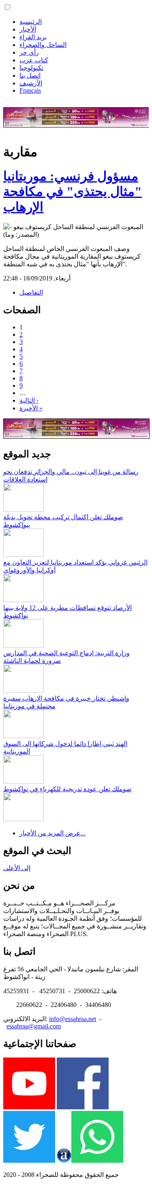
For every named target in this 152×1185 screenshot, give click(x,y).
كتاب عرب (33, 60)
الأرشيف (30, 83)
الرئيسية (30, 21)
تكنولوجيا (31, 67)
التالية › (29, 400)
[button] (7, 7)
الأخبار (27, 29)
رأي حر (29, 52)
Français (30, 90)
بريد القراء (33, 37)
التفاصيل (31, 292)
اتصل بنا (30, 75)
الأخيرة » (31, 408)
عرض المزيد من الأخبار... (52, 833)
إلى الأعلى (16, 867)
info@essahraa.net (72, 1018)
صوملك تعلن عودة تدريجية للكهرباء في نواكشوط (67, 789)
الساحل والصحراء (42, 44)
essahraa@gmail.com (33, 1026)
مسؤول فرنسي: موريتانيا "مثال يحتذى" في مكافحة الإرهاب (72, 191)
